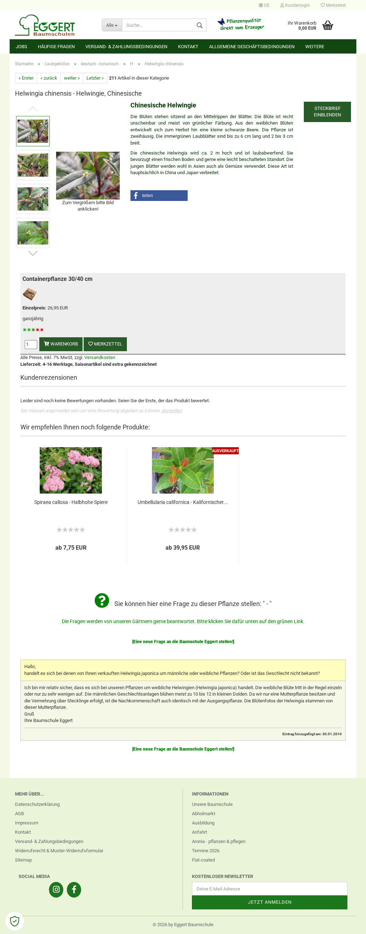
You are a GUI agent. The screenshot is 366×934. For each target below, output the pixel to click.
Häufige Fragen (56, 46)
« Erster (26, 78)
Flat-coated (203, 860)
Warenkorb (63, 344)
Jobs (21, 46)
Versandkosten (99, 357)
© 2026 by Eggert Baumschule (183, 924)
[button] (159, 195)
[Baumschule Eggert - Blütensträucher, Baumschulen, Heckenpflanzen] (53, 25)
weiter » (72, 78)
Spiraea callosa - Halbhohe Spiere (71, 502)
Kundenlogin (297, 5)
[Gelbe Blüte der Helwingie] (88, 175)
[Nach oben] (346, 923)
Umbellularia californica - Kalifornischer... (183, 502)
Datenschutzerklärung (37, 804)
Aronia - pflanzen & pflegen (219, 841)
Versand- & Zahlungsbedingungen (126, 46)
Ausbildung (203, 823)
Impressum (26, 823)
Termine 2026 (205, 850)
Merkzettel (335, 5)
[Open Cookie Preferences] (14, 921)
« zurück (48, 78)
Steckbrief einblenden (327, 112)
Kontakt (188, 46)
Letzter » (95, 78)
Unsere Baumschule (212, 804)
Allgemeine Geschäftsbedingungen (252, 46)
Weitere (314, 46)
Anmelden (172, 410)
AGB (19, 813)
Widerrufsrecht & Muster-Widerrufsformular (59, 850)
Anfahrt (199, 832)
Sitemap (23, 860)
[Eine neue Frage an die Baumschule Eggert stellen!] (183, 641)
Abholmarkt (203, 813)
